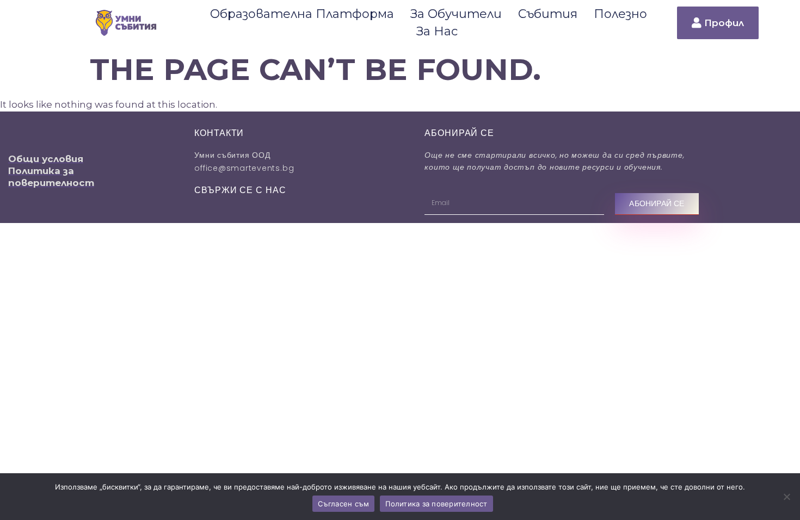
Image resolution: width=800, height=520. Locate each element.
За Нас (437, 31)
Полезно (620, 14)
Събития (547, 14)
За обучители (456, 14)
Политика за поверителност (436, 503)
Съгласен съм (343, 503)
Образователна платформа (302, 14)
